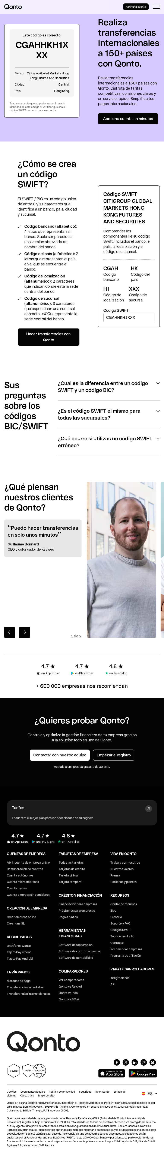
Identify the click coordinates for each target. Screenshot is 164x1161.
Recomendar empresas (126, 949)
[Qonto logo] (13, 6)
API (112, 984)
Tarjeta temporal (70, 882)
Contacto (117, 942)
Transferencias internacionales (28, 993)
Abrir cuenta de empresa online (28, 862)
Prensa (115, 875)
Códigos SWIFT (120, 930)
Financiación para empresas (78, 904)
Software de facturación (75, 945)
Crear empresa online (21, 917)
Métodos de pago (19, 981)
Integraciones (119, 978)
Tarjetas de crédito (72, 869)
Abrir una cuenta (136, 6)
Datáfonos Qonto (19, 945)
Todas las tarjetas (71, 862)
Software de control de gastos (79, 951)
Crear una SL (16, 923)
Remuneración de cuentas (25, 869)
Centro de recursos (123, 904)
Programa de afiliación (125, 955)
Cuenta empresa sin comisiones (28, 894)
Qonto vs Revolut (70, 986)
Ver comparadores (71, 980)
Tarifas (18, 808)
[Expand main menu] (156, 7)
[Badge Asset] (117, 1062)
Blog (113, 910)
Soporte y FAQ (120, 923)
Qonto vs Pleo (68, 993)
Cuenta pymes (17, 888)
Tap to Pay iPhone (19, 952)
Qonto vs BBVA (69, 999)
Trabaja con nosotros (125, 862)
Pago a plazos (68, 917)
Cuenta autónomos (20, 875)
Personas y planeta (123, 882)
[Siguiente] (24, 632)
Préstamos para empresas (77, 910)
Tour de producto (122, 936)
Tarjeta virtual (68, 875)
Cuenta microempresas (23, 882)
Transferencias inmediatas (25, 987)
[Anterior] (9, 632)
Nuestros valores (121, 869)
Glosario (116, 917)
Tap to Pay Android (20, 958)
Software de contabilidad (76, 957)
